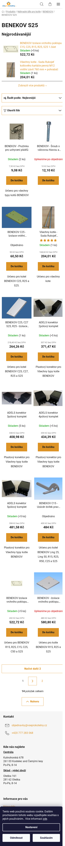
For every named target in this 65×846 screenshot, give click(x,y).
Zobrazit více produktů (31, 85)
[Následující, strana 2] (32, 681)
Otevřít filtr (13, 110)
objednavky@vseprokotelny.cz (29, 725)
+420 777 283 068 (22, 733)
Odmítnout (16, 837)
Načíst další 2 (32, 668)
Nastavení (31, 827)
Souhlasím (46, 837)
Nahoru (34, 701)
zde (45, 818)
